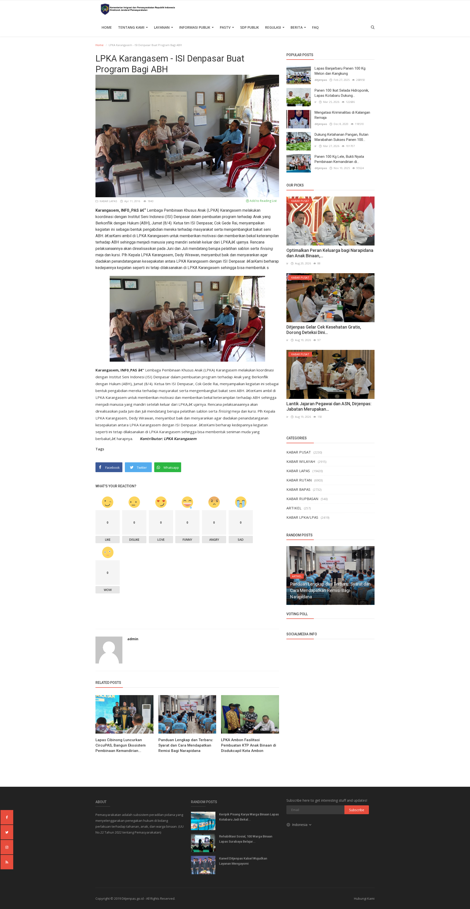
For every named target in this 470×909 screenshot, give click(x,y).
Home (107, 27)
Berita (297, 27)
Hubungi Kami (364, 898)
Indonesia (300, 824)
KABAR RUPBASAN (302, 498)
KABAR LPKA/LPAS (302, 517)
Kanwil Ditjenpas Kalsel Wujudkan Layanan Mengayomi (243, 861)
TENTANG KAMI (131, 27)
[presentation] (356, 554)
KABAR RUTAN (299, 480)
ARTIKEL (293, 507)
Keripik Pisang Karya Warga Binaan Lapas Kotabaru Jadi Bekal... (249, 816)
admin (132, 639)
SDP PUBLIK (249, 27)
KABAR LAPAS (108, 201)
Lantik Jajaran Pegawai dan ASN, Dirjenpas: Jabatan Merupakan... (328, 406)
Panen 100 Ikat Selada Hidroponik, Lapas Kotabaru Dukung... (342, 93)
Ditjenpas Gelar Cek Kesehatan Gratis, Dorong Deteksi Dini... (323, 329)
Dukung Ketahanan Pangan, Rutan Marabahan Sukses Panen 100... (341, 137)
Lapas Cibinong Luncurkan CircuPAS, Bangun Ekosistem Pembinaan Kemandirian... (120, 745)
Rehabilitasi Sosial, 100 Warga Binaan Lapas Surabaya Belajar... (245, 839)
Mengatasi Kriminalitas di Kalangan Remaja (342, 115)
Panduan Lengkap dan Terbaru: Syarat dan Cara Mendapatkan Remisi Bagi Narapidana (185, 745)
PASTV (226, 27)
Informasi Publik (195, 27)
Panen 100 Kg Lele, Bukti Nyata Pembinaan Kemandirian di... (339, 159)
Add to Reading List (263, 201)
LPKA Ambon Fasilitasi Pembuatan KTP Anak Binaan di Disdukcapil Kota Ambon (248, 745)
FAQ (315, 27)
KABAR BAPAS (298, 489)
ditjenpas (321, 80)
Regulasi (273, 27)
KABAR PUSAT (298, 452)
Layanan (162, 27)
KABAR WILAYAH (300, 461)
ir (316, 102)
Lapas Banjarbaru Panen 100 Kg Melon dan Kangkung (340, 71)
